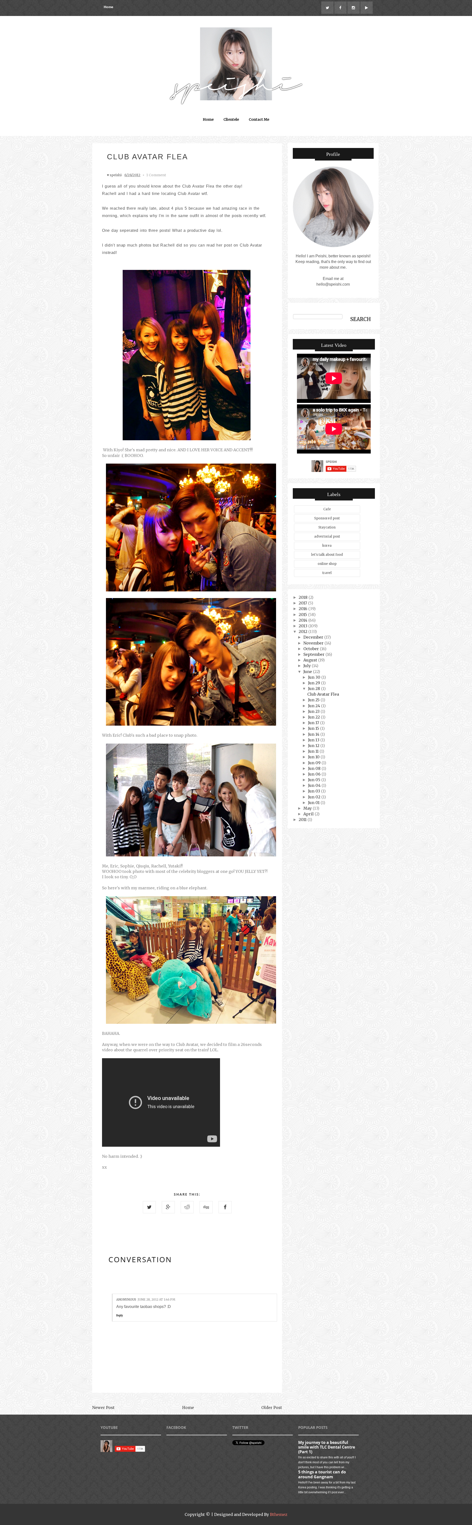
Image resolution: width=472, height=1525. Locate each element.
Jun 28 (314, 688)
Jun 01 (314, 802)
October (311, 648)
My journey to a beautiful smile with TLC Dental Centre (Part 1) (326, 1447)
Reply (119, 1315)
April (309, 813)
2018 (304, 597)
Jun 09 (315, 762)
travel (327, 573)
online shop (327, 564)
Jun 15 (314, 728)
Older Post (271, 1407)
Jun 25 (314, 699)
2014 (303, 620)
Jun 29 (314, 682)
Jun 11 (314, 751)
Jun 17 (314, 722)
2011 (303, 819)
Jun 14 (314, 734)
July (307, 665)
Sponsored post (327, 518)
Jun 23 (314, 711)
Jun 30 (314, 677)
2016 (303, 608)
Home (108, 7)
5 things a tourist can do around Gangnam (322, 1474)
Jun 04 (315, 785)
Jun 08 (315, 768)
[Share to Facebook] (225, 1207)
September (314, 654)
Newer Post (103, 1407)
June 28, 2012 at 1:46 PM (156, 1299)
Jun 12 (314, 745)
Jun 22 (314, 717)
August (310, 660)
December (313, 637)
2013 (303, 625)
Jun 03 (314, 791)
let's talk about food (327, 555)
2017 (303, 603)
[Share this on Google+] (168, 1207)
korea (327, 545)
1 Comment (156, 175)
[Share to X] (149, 1207)
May (308, 808)
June (308, 671)
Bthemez (278, 1514)
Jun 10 (314, 756)
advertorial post (327, 536)
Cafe (327, 509)
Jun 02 (314, 796)
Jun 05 (314, 779)
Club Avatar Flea (323, 694)
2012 (303, 631)
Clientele (231, 119)
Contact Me (259, 119)
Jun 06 (315, 774)
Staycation (327, 527)
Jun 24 (314, 705)
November (313, 643)
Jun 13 (314, 739)
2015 (303, 614)
